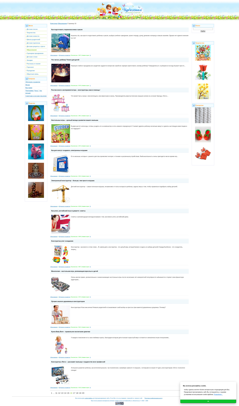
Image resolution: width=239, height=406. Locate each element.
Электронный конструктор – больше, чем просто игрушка (72, 180)
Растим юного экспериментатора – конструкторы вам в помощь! (75, 90)
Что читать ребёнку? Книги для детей (65, 60)
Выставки (28, 88)
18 (77, 393)
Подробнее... (218, 394)
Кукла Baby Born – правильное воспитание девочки (70, 331)
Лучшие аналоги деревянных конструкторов (68, 301)
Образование (54, 55)
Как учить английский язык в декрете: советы (68, 211)
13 (62, 393)
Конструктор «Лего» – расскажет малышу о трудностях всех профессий (78, 362)
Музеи (27, 85)
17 (74, 393)
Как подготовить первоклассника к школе (67, 29)
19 (80, 393)
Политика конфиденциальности (153, 398)
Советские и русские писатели (35, 96)
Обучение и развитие (32, 82)
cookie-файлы (88, 398)
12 (59, 393)
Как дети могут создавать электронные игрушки (69, 150)
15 (68, 393)
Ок (208, 401)
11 (56, 393)
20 (83, 393)
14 (65, 393)
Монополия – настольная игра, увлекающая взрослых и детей (74, 271)
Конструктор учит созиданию (62, 241)
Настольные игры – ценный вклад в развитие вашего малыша (74, 120)
